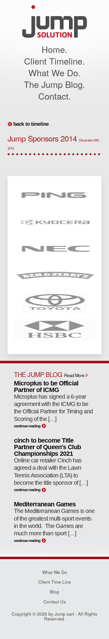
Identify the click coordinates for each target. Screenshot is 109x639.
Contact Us (54, 601)
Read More (74, 375)
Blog (54, 591)
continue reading (27, 426)
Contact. (54, 96)
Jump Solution (54, 21)
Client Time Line (54, 582)
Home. (54, 49)
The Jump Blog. (54, 84)
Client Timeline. (54, 61)
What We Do (54, 572)
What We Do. (54, 72)
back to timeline (31, 124)
